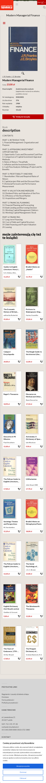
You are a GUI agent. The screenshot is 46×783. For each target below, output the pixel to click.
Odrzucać (23, 778)
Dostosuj (23, 772)
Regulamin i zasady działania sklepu (15, 694)
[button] (11, 277)
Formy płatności (8, 700)
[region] (23, 761)
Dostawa (5, 697)
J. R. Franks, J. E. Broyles (11, 76)
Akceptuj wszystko (23, 766)
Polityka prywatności (10, 703)
